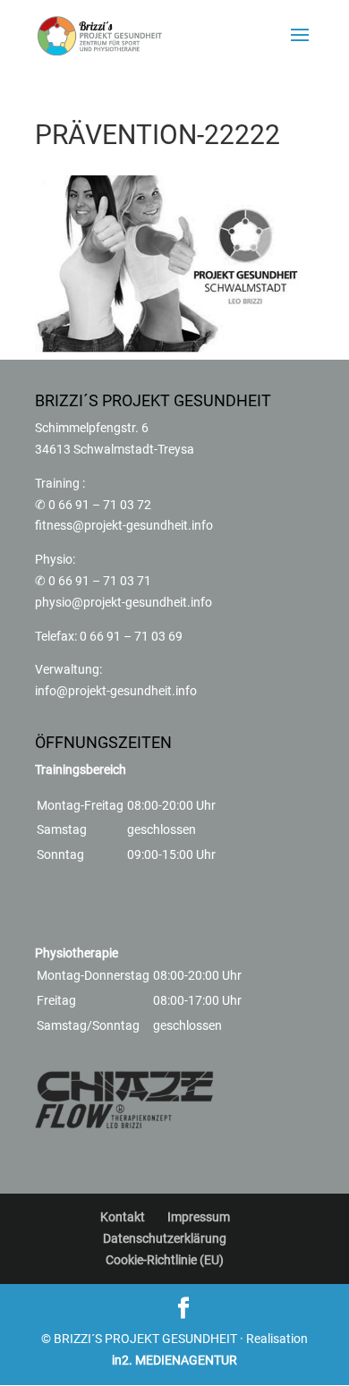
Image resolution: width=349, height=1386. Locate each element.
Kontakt (122, 1217)
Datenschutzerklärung (164, 1238)
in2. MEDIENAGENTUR (174, 1360)
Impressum (198, 1217)
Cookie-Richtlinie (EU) (165, 1260)
